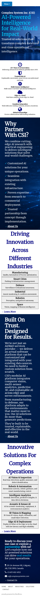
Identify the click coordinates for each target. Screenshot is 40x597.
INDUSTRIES (19, 587)
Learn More (10, 311)
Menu (8, 4)
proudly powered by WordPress (12, 594)
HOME (4, 587)
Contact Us (12, 580)
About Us (13, 226)
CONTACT (5, 589)
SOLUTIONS (30, 587)
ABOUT (10, 587)
